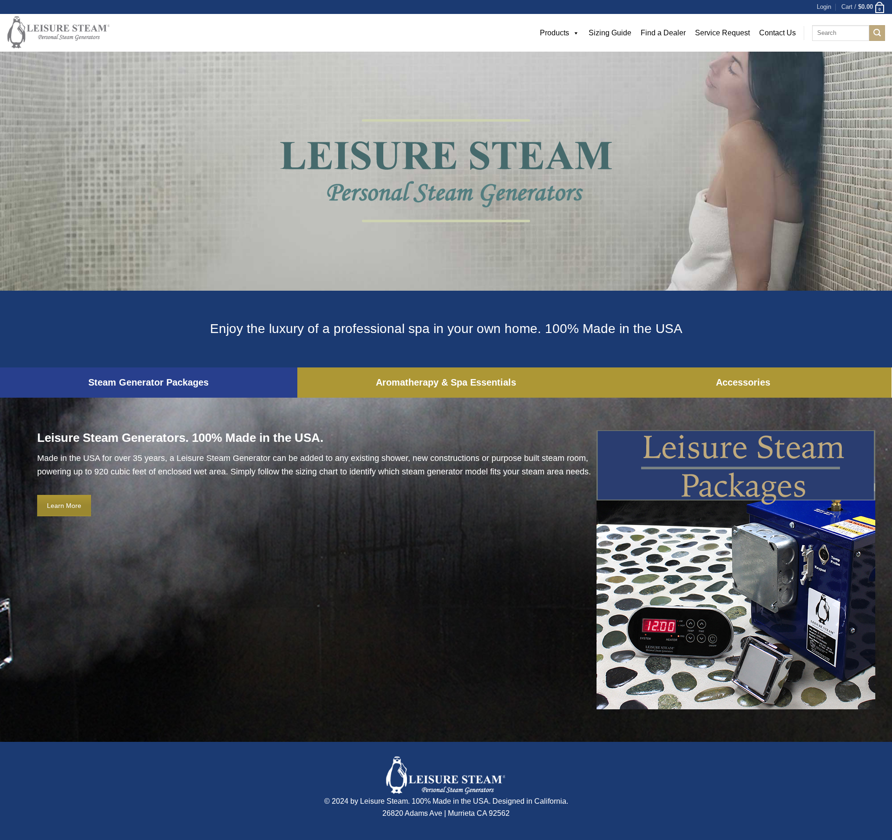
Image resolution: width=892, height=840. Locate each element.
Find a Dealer (663, 33)
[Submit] (877, 33)
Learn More (64, 505)
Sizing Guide (610, 33)
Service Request (722, 33)
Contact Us (777, 33)
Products (554, 33)
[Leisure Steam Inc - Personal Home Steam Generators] (90, 33)
